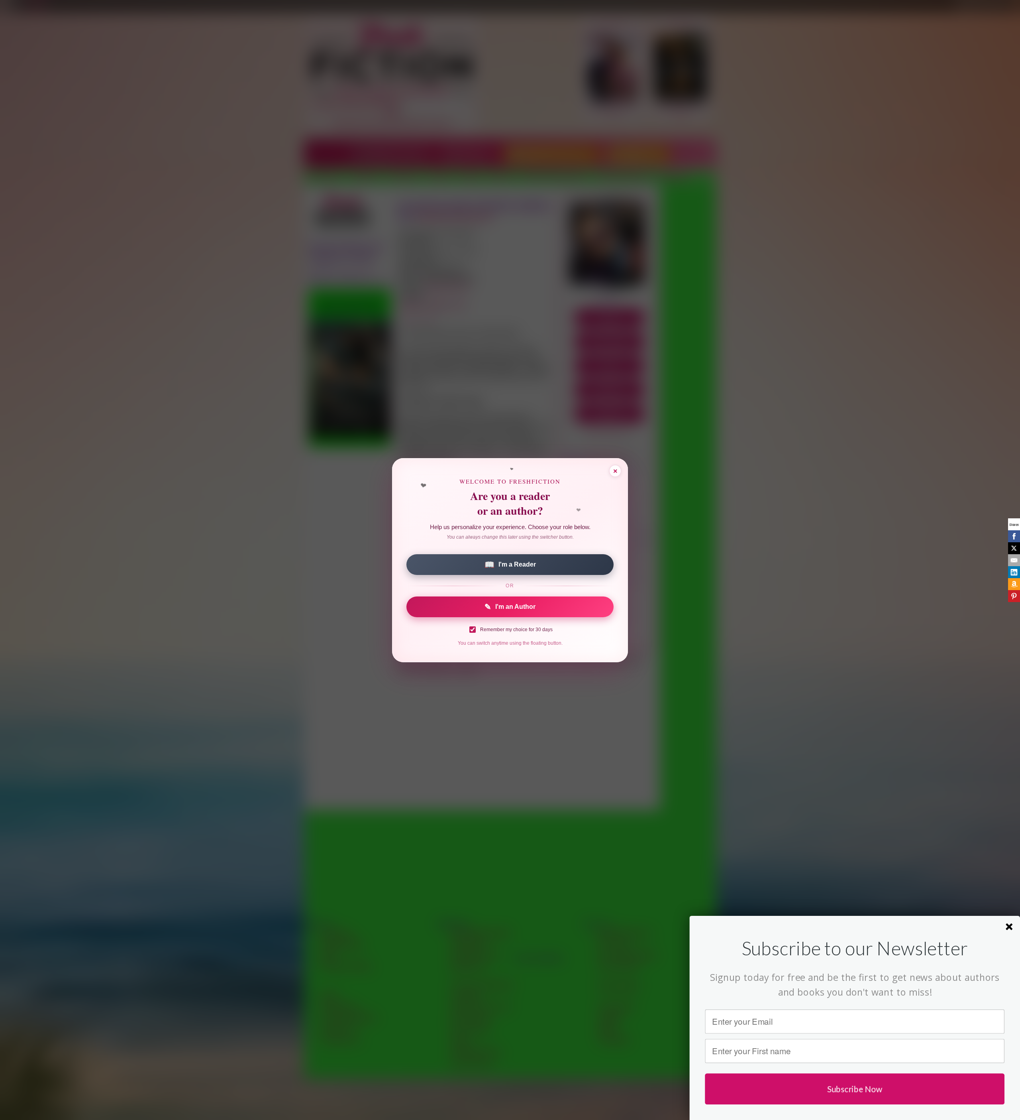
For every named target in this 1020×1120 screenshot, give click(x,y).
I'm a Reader (510, 564)
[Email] (1014, 560)
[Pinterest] (1014, 596)
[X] (1014, 548)
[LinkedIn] (1014, 572)
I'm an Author (510, 606)
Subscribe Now (855, 1089)
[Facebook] (1014, 536)
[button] (854, 948)
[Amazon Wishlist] (1014, 584)
